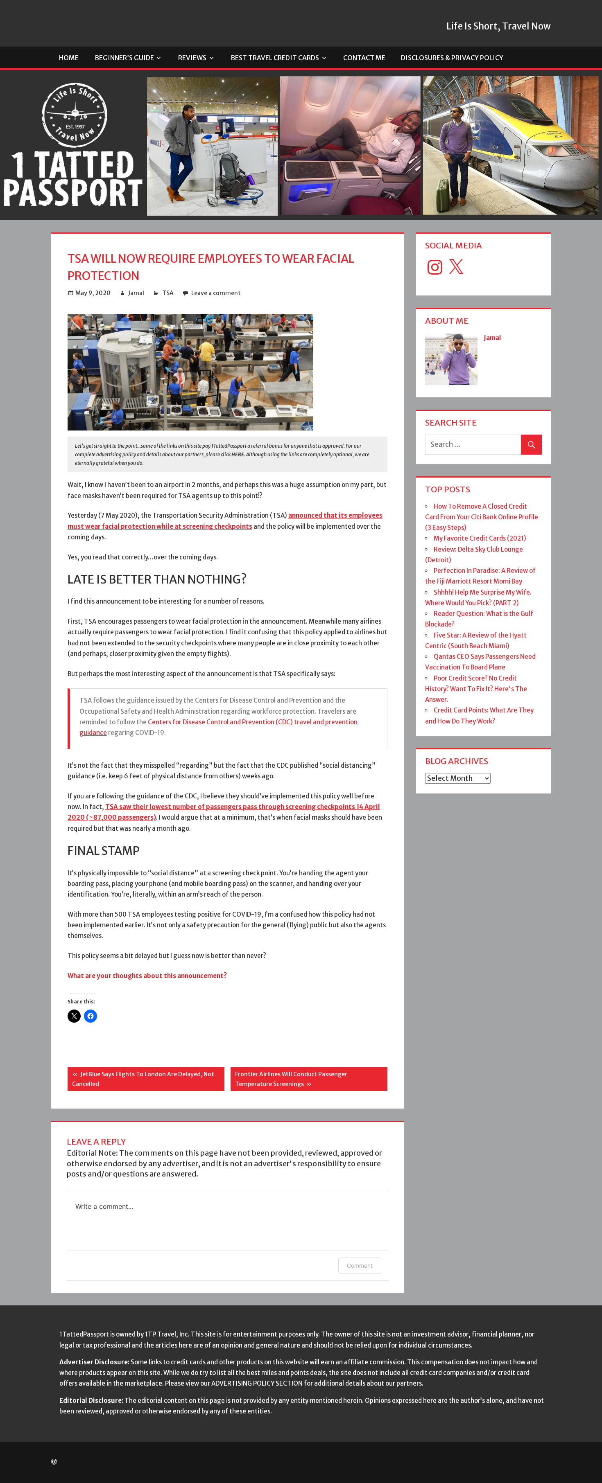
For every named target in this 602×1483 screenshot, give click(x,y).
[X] (456, 267)
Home (69, 58)
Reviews (192, 58)
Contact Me (364, 58)
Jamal (136, 293)
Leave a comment (216, 293)
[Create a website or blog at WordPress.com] (54, 1462)
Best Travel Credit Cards (275, 58)
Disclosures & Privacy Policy (452, 58)
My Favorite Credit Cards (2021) (480, 538)
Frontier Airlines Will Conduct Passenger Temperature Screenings (289, 1079)
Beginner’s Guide (124, 58)
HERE (237, 454)
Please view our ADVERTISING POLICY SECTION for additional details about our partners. (294, 1383)
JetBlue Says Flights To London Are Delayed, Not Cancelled (141, 1079)
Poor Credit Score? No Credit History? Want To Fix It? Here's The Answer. (476, 689)
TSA (168, 293)
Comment (360, 1265)
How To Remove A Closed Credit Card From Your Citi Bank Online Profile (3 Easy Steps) (481, 517)
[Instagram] (435, 267)
